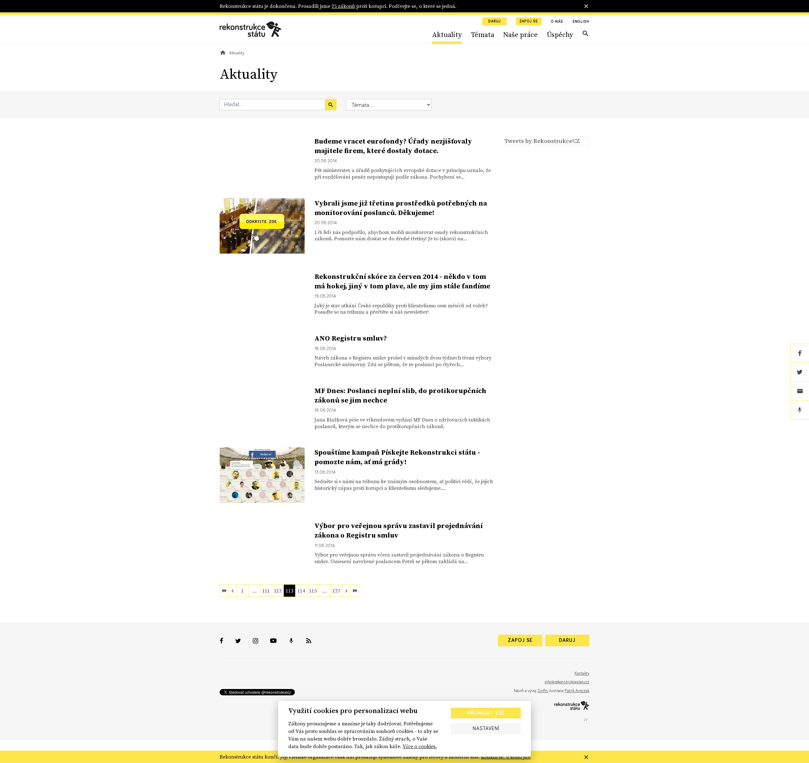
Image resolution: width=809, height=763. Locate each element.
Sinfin (543, 691)
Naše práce (520, 34)
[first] (224, 591)
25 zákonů (343, 6)
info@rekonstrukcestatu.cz (566, 682)
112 (278, 590)
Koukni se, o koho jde (505, 756)
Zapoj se (529, 21)
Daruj (494, 21)
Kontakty (582, 673)
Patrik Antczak (577, 691)
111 (266, 590)
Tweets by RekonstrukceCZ (542, 141)
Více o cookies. (420, 746)
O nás (557, 22)
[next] (346, 591)
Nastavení (486, 728)
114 (301, 590)
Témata (482, 34)
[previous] (232, 591)
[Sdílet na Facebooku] (799, 353)
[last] (355, 591)
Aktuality (447, 34)
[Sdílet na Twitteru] (799, 372)
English (581, 22)
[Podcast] (799, 410)
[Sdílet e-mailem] (799, 391)
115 (313, 590)
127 (336, 590)
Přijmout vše (486, 713)
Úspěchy (560, 34)
